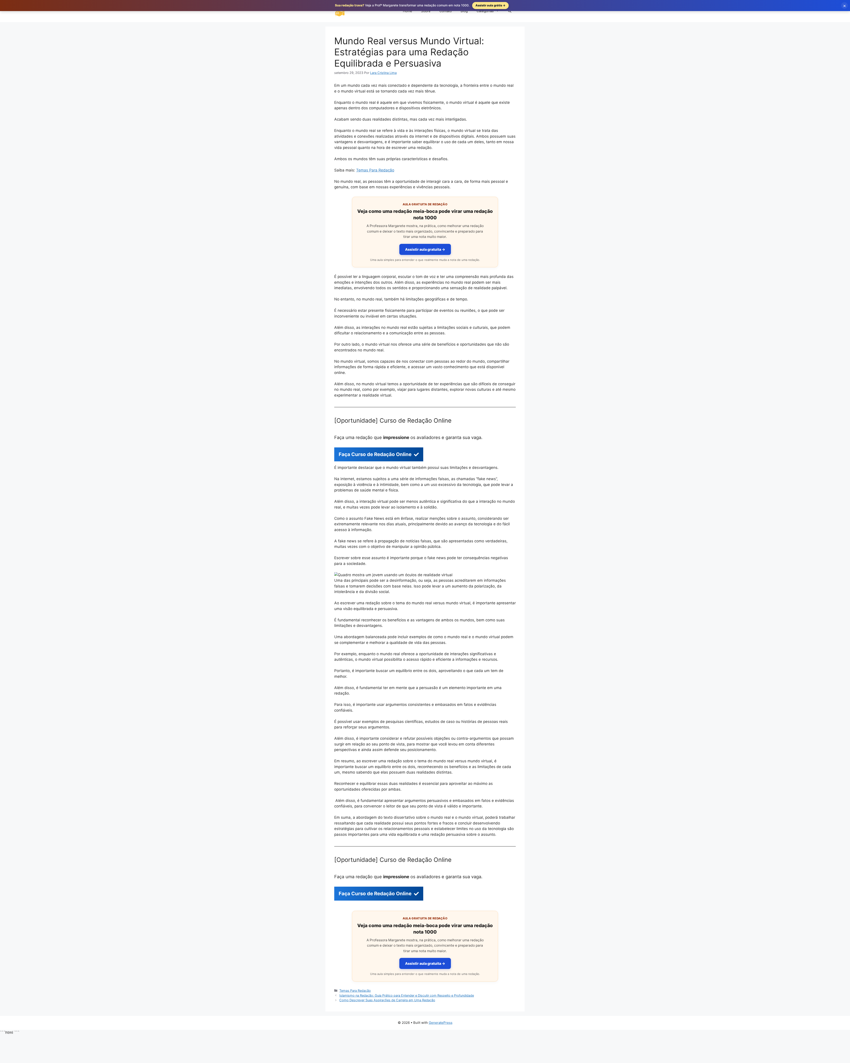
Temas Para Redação (375, 170)
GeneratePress (440, 1023)
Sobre (426, 11)
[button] (510, 11)
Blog (464, 11)
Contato (445, 11)
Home (407, 11)
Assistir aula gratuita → (425, 249)
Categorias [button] (485, 11)
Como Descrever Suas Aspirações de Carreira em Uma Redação (387, 1000)
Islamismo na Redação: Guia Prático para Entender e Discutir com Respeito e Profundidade (406, 995)
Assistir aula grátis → (490, 5)
